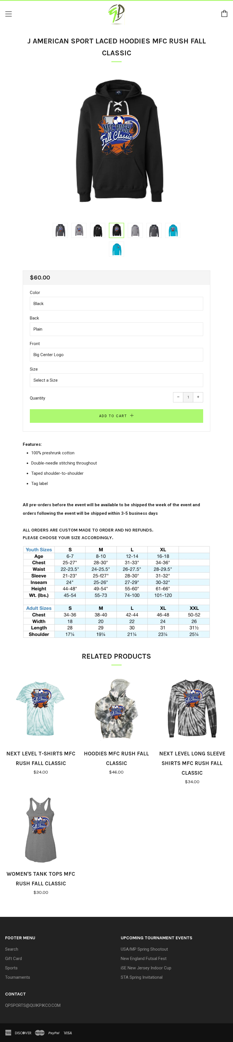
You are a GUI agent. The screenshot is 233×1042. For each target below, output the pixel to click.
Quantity (37, 398)
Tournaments (17, 977)
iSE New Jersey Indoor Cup (146, 967)
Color (35, 292)
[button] (60, 230)
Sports (11, 967)
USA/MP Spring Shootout (144, 949)
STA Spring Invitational (142, 977)
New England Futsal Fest (144, 958)
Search (11, 949)
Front (35, 343)
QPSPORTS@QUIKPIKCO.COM (33, 1005)
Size (34, 369)
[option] (116, 145)
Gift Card (13, 958)
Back (34, 318)
